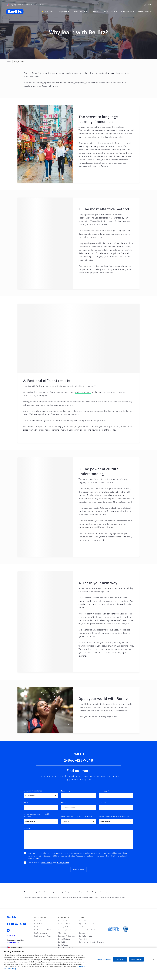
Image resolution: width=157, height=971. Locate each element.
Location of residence (33, 791)
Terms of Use (47, 862)
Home (8, 62)
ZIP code (103, 802)
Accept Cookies (136, 959)
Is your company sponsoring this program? (37, 815)
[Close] (153, 959)
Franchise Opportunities (88, 930)
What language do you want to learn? (77, 816)
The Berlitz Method (99, 217)
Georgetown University (99, 892)
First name (66, 791)
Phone (64, 802)
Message (27, 828)
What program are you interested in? (114, 816)
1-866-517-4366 (13, 942)
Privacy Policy (63, 862)
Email (27, 802)
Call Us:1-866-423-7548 (34, 5)
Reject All (120, 959)
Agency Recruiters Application (90, 924)
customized (61, 82)
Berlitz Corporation (86, 936)
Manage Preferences (104, 959)
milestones (69, 401)
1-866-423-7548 (78, 760)
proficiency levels (83, 392)
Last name (104, 791)
